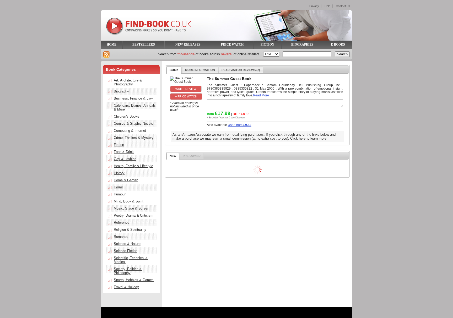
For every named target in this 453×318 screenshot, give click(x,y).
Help (327, 6)
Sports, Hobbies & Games (134, 280)
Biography (121, 91)
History (119, 173)
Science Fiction (125, 251)
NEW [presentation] (173, 155)
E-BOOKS (338, 44)
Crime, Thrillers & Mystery (134, 138)
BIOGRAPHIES (302, 44)
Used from (239, 125)
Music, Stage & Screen (131, 208)
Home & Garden (126, 180)
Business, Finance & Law (133, 98)
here (302, 138)
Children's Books (126, 116)
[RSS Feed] (106, 54)
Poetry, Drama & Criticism (133, 215)
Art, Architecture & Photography (128, 82)
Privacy (314, 6)
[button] (186, 89)
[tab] (173, 70)
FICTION (267, 44)
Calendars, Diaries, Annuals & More (135, 107)
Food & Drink (124, 152)
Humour (120, 194)
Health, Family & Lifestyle (133, 166)
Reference (121, 222)
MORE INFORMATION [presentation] (200, 70)
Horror (118, 187)
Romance (121, 237)
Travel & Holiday (126, 287)
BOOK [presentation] (174, 70)
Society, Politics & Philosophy (128, 271)
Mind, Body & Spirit (128, 201)
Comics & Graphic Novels (133, 123)
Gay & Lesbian (125, 159)
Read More (261, 95)
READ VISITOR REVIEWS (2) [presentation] (241, 70)
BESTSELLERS (143, 44)
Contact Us (343, 6)
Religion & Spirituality (130, 230)
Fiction (119, 145)
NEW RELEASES (188, 44)
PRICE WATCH (232, 44)
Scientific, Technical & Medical (131, 260)
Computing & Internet (130, 131)
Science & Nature (127, 244)
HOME (111, 44)
